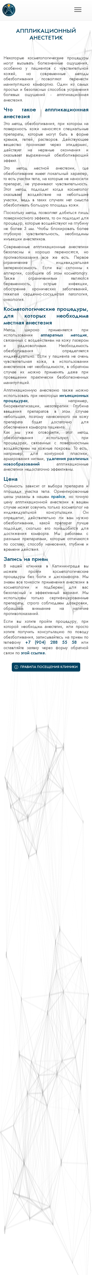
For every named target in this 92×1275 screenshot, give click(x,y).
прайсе (58, 497)
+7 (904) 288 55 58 (51, 642)
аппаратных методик (64, 335)
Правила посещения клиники (48, 666)
